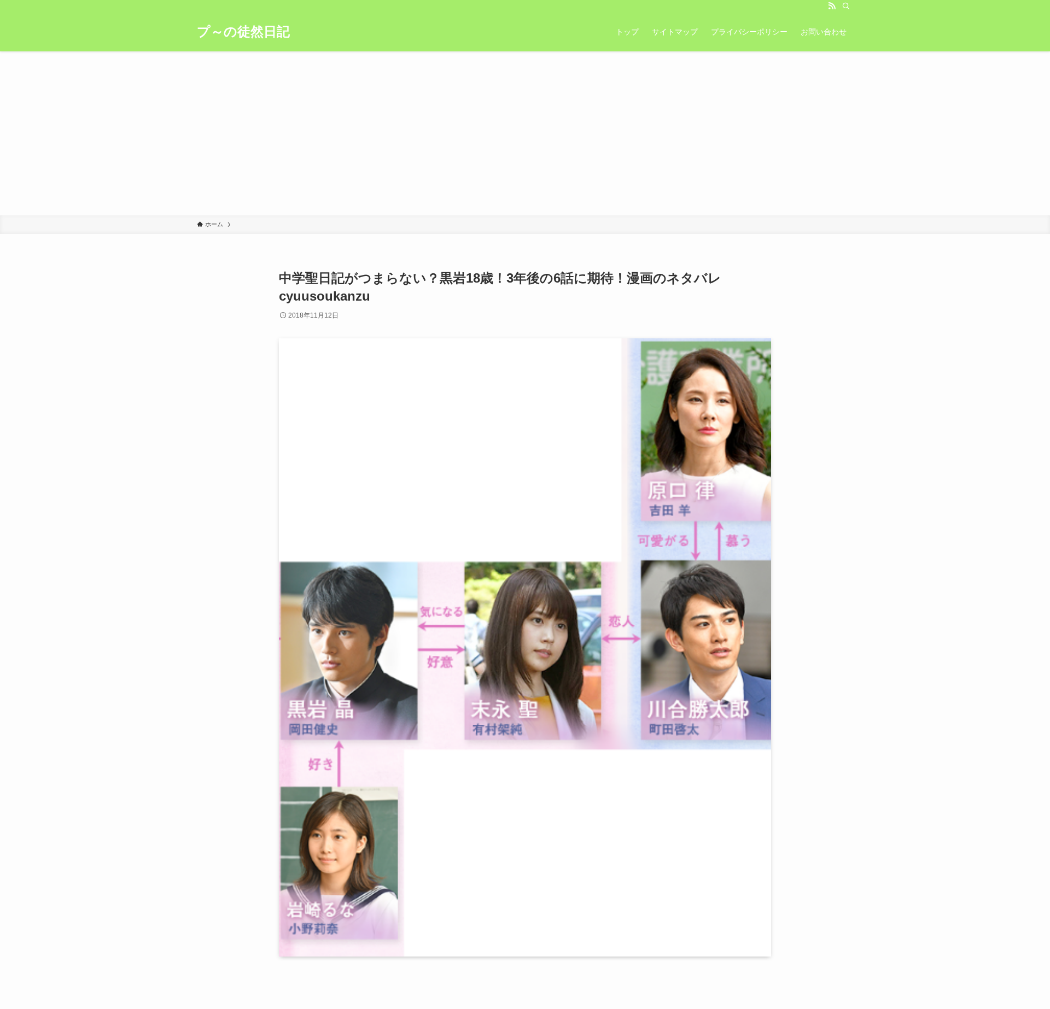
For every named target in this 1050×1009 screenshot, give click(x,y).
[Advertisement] (525, 133)
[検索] (846, 6)
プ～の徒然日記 (243, 31)
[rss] (832, 6)
